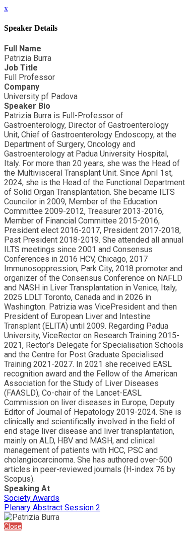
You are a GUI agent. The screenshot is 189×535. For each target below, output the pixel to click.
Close (13, 526)
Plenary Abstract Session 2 (52, 507)
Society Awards (31, 498)
